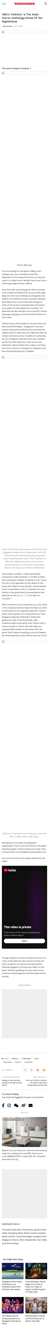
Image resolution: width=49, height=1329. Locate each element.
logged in (19, 1097)
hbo (36, 1058)
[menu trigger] (5, 4)
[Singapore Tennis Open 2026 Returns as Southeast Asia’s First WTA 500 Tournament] (13, 1271)
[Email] (43, 1070)
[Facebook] (25, 1070)
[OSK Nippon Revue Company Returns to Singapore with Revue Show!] (13, 1305)
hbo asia (8, 1062)
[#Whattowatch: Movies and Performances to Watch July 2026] (36, 1305)
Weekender (7, 26)
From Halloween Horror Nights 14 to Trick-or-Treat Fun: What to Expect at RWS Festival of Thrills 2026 (35, 1287)
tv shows (29, 1062)
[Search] (45, 4)
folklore (15, 1058)
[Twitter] (31, 1070)
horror (18, 1062)
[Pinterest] (37, 1070)
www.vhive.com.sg (10, 1159)
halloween (27, 1058)
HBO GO (23, 595)
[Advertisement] (24, 1013)
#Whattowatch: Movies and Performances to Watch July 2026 (35, 1318)
